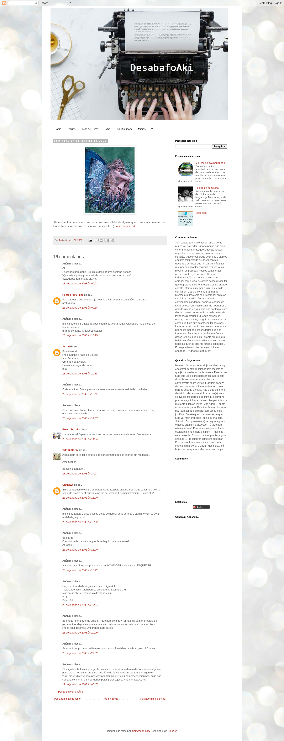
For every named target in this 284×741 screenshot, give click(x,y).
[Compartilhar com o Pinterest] (113, 240)
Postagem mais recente (67, 698)
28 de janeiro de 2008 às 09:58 (80, 307)
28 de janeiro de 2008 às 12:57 (80, 418)
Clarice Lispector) (124, 226)
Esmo (107, 129)
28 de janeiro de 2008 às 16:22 (80, 570)
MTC (153, 129)
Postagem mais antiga (152, 698)
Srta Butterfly (70, 450)
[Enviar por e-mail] (97, 240)
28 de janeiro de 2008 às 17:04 (80, 605)
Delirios (71, 129)
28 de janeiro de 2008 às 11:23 (80, 373)
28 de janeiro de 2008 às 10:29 (80, 335)
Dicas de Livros (89, 129)
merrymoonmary (141, 731)
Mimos (142, 129)
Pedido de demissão (207, 187)
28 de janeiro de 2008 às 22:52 (80, 653)
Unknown (67, 484)
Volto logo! (201, 212)
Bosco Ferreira (71, 429)
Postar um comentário (70, 691)
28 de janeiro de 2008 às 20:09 (80, 632)
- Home (57, 129)
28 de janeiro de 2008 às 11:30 (80, 394)
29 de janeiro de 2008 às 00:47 (80, 684)
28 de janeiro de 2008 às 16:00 (80, 549)
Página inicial (110, 698)
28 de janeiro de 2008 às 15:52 (80, 522)
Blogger (172, 731)
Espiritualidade (124, 129)
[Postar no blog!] (101, 240)
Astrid (66, 346)
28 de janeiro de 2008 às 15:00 (80, 497)
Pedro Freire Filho (72, 294)
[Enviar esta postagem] (90, 240)
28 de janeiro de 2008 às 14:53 (80, 473)
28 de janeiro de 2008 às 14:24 (80, 439)
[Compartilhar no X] (105, 240)
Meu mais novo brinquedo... (211, 163)
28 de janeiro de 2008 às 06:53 (80, 283)
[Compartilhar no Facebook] (109, 240)
